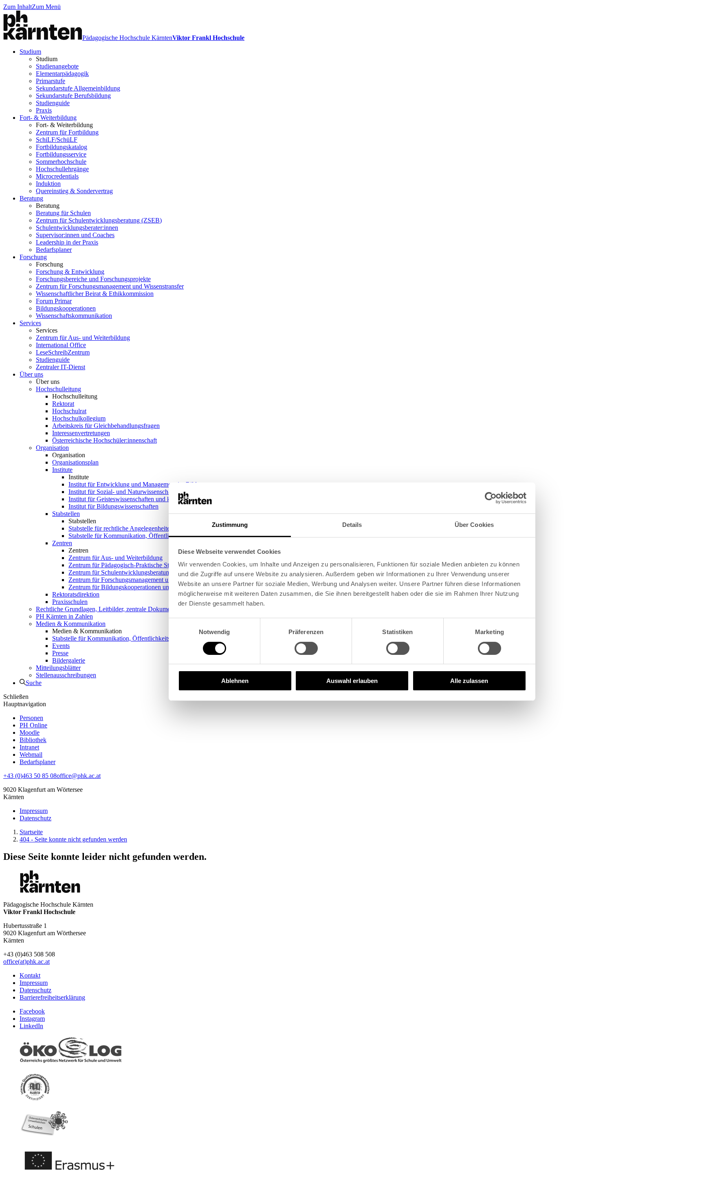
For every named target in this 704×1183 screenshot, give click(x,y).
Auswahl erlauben (352, 680)
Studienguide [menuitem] (53, 102)
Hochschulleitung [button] (74, 396)
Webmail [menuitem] (31, 754)
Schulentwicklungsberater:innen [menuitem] (77, 227)
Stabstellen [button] (82, 521)
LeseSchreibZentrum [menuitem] (63, 352)
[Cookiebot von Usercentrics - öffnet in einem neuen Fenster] (490, 498)
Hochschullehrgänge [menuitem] (62, 168)
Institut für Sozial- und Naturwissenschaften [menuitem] (124, 491)
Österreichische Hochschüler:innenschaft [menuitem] (104, 440)
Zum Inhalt (17, 6)
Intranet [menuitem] (29, 747)
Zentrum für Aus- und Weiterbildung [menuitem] (83, 337)
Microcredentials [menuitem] (57, 176)
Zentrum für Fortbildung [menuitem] (67, 132)
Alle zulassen (469, 680)
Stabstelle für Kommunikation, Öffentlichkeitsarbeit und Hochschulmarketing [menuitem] (167, 535)
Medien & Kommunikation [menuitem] (71, 623)
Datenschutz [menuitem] (35, 818)
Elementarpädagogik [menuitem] (62, 73)
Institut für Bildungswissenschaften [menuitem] (113, 506)
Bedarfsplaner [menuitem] (54, 249)
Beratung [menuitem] (31, 198)
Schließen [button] (16, 696)
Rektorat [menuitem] (63, 403)
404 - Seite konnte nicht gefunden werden (73, 839)
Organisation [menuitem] (52, 447)
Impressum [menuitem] (34, 810)
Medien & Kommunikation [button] (87, 631)
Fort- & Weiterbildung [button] (64, 124)
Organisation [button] (68, 455)
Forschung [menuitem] (33, 256)
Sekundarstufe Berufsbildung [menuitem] (73, 95)
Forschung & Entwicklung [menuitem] (70, 271)
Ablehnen (235, 680)
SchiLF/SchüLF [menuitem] (56, 139)
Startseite (31, 831)
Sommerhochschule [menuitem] (61, 161)
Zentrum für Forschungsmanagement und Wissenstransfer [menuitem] (110, 286)
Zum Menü (46, 6)
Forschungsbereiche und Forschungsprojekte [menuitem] (93, 278)
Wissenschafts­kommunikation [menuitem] (74, 315)
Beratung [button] (47, 205)
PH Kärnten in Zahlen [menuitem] (64, 616)
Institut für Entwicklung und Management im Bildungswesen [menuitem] (146, 484)
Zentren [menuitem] (62, 543)
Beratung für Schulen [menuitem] (63, 212)
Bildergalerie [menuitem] (68, 660)
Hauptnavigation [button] (24, 704)
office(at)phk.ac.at (26, 961)
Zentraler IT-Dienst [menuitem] (60, 366)
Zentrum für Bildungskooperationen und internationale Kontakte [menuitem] (151, 587)
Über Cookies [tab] (474, 524)
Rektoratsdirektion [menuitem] (75, 594)
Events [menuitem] (61, 645)
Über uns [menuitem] (31, 374)
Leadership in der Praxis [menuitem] (67, 242)
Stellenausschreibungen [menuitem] (66, 675)
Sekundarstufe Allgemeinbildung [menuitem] (78, 88)
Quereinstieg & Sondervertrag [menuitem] (74, 190)
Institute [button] (78, 477)
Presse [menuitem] (60, 653)
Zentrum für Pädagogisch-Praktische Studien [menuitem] (125, 565)
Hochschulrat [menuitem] (69, 411)
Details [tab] (352, 524)
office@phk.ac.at (79, 775)
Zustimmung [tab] (230, 524)
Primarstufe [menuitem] (50, 80)
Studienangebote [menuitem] (57, 66)
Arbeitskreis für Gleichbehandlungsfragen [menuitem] (106, 425)
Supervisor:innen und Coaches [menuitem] (75, 234)
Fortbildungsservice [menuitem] (61, 154)
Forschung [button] (49, 264)
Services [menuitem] (30, 322)
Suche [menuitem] (34, 682)
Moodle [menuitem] (30, 732)
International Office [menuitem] (61, 344)
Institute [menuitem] (62, 469)
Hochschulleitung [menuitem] (58, 389)
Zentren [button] (78, 550)
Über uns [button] (47, 381)
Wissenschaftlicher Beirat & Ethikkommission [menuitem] (95, 293)
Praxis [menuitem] (44, 110)
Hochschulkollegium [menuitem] (79, 418)
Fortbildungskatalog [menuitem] (61, 146)
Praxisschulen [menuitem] (70, 601)
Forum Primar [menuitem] (54, 300)
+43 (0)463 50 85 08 (30, 775)
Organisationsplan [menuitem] (75, 462)
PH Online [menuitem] (33, 725)
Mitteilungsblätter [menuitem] (58, 667)
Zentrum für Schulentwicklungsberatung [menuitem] (120, 572)
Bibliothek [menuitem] (33, 739)
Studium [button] (46, 58)
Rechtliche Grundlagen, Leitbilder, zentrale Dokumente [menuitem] (107, 609)
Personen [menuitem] (31, 717)
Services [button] (46, 330)
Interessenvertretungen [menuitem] (81, 433)
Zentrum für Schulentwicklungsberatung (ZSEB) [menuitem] (99, 220)
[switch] (306, 648)
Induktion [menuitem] (48, 183)
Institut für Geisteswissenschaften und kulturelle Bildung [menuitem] (140, 499)
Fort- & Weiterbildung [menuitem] (48, 117)
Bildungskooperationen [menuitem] (66, 308)
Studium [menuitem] (30, 51)
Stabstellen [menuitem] (66, 513)
